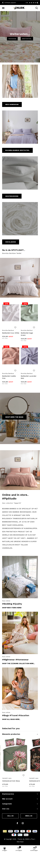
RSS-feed (20, 842)
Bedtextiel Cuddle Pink (9, 377)
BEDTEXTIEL (27, 39)
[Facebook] (17, 823)
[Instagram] (23, 823)
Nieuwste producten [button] (11, 734)
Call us (10, 816)
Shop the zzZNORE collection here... (18, 663)
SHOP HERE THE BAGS (14, 417)
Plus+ (33, 839)
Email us (28, 816)
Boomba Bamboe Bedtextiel (17, 150)
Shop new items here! (12, 608)
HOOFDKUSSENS (11, 196)
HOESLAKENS (10, 242)
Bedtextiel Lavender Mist (28, 377)
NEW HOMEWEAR (12, 104)
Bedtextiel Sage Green (27, 334)
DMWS (27, 839)
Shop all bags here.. (11, 719)
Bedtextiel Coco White (10, 333)
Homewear (12, 39)
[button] (3, 8)
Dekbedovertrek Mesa (11, 781)
